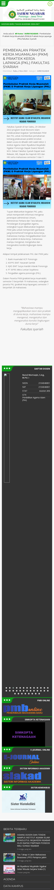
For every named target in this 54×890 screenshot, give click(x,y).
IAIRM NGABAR (31, 33)
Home (20, 33)
